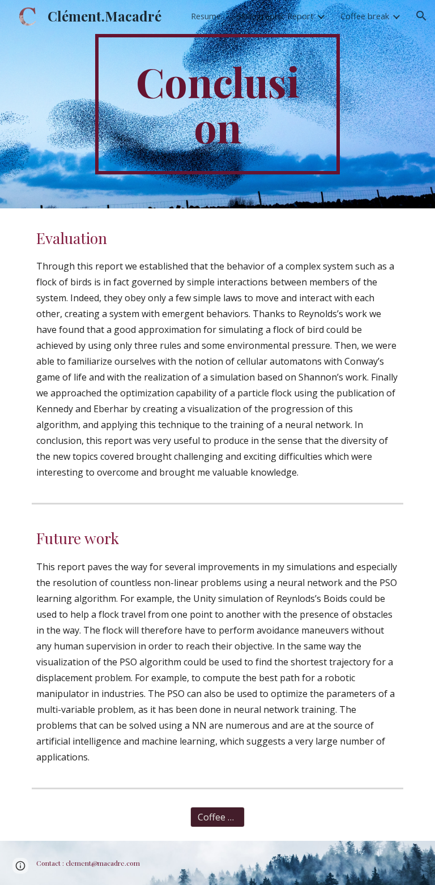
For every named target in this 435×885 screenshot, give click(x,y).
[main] (217, 104)
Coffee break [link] (364, 16)
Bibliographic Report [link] (275, 16)
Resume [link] (206, 16)
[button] (421, 15)
